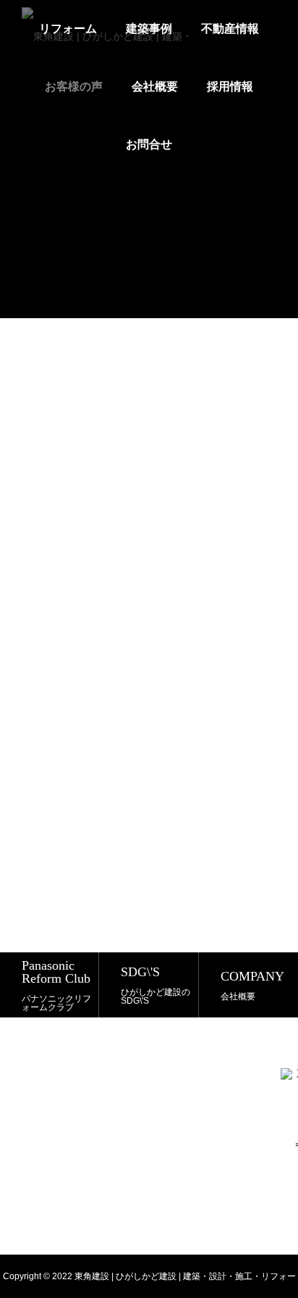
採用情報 (230, 86)
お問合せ (149, 144)
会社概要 (155, 86)
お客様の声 (74, 86)
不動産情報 (230, 28)
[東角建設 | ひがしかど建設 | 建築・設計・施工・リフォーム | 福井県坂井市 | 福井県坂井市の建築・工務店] (109, 29)
